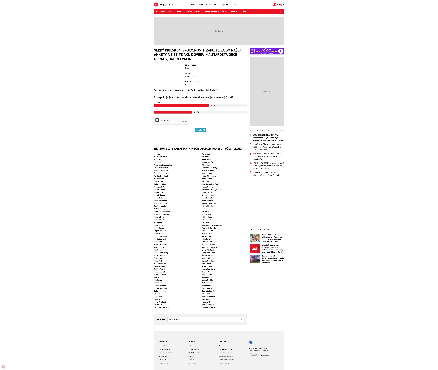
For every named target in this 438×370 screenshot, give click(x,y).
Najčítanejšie (257, 130)
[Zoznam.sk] (255, 355)
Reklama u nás (193, 346)
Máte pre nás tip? (224, 363)
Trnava (177, 11)
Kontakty (222, 341)
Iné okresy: (161, 319)
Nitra (197, 11)
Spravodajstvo (223, 346)
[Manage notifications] (3, 366)
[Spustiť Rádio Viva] (266, 49)
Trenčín (188, 11)
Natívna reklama (194, 363)
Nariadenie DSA (163, 363)
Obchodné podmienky (196, 353)
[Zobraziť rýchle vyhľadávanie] (281, 11)
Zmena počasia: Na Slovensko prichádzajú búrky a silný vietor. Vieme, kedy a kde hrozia (273, 259)
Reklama (192, 341)
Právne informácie (164, 346)
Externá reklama (194, 349)
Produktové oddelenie (226, 349)
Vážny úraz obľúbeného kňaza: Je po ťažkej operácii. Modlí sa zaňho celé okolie (266, 175)
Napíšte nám (163, 359)
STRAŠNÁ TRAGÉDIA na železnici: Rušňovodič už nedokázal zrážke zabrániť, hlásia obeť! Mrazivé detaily (272, 248)
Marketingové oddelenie (226, 359)
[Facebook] (251, 342)
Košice (243, 11)
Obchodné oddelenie (225, 353)
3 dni (270, 130)
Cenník (191, 356)
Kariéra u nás (163, 356)
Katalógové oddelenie (226, 356)
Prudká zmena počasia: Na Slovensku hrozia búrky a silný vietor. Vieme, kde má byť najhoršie (268, 156)
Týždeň (280, 130)
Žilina (225, 11)
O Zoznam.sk (163, 341)
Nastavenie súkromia (165, 353)
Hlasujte (200, 130)
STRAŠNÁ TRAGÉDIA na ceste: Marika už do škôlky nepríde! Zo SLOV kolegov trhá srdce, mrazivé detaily (268, 166)
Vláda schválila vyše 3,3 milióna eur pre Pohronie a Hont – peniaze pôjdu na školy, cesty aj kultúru (272, 238)
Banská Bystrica (211, 11)
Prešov (234, 11)
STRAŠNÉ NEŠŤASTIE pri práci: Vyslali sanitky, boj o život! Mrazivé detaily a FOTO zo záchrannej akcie (267, 147)
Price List (191, 359)
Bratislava (166, 11)
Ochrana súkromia (164, 349)
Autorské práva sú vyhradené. (258, 350)
